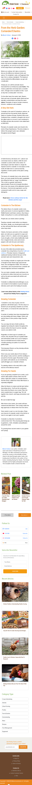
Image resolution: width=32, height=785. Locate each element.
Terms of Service (17, 763)
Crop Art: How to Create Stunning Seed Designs (14, 630)
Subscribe (20, 8)
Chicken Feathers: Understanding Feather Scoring (15, 604)
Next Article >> (24, 515)
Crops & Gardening (20, 22)
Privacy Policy (16, 761)
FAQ (17, 775)
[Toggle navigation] (3, 18)
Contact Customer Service (16, 773)
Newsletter (27, 12)
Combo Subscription (16, 12)
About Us (16, 758)
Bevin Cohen (7, 35)
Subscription (23, 747)
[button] (27, 485)
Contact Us (16, 14)
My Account (5, 12)
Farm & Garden (10, 22)
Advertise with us (16, 770)
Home (3, 22)
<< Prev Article (7, 515)
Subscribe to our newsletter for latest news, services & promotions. (14, 556)
